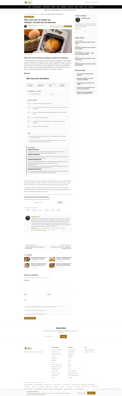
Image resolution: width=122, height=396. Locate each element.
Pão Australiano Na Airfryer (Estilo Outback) (85, 74)
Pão (85, 6)
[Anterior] (83, 31)
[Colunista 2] (86, 31)
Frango (76, 6)
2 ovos (52, 94)
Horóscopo (91, 6)
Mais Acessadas (78, 51)
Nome (25, 294)
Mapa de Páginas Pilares (73, 373)
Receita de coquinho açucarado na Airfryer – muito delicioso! (86, 64)
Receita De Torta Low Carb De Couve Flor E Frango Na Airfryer (86, 88)
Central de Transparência (57, 349)
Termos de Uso (55, 370)
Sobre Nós (54, 356)
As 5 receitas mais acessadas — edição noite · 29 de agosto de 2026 (84, 53)
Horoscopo (70, 377)
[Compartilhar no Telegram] (71, 26)
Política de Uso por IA (48, 384)
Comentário (27, 280)
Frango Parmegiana (37, 6)
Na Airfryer (51, 228)
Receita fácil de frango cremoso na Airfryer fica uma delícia (85, 48)
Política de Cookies (55, 368)
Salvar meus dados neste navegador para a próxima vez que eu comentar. (42, 306)
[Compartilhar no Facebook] (67, 26)
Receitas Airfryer (62, 228)
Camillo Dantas (31, 25)
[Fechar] (120, 10)
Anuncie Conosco (55, 351)
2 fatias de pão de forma (35, 94)
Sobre (53, 362)
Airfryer (81, 6)
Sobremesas (63, 6)
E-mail (49, 294)
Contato (53, 377)
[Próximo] (89, 31)
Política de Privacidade (28, 384)
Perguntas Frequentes (89, 349)
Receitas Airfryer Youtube (73, 375)
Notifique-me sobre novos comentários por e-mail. (37, 310)
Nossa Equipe (54, 358)
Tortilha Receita (46, 6)
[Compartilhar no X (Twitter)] (69, 26)
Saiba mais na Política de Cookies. (39, 394)
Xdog (58, 6)
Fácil (69, 368)
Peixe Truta (70, 6)
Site (25, 300)
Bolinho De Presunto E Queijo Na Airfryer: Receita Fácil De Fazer (85, 93)
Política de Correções (56, 373)
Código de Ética (34, 386)
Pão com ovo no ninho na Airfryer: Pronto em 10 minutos (85, 59)
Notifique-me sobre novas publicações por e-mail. (37, 314)
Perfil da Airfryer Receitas (57, 366)
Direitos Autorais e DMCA (57, 364)
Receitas (53, 6)
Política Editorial (55, 375)
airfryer (46, 63)
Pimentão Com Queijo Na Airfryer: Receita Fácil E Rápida (85, 79)
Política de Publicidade (56, 354)
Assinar (60, 202)
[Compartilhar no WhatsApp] (64, 26)
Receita (69, 358)
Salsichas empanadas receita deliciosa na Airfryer (85, 43)
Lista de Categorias (72, 370)
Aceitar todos (91, 393)
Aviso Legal (54, 360)
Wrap (54, 228)
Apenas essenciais (82, 393)
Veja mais (79, 28)
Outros (57, 228)
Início (29, 6)
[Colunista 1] (85, 31)
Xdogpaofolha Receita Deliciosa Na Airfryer (85, 83)
